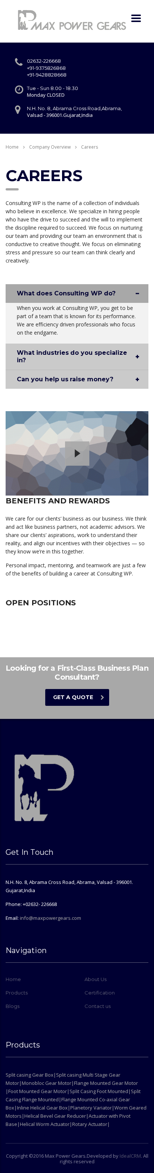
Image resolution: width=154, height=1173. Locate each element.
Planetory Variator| (92, 1107)
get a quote (73, 697)
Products (17, 993)
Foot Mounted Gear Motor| (39, 1091)
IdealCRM (130, 1155)
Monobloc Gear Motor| (48, 1083)
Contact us (97, 1006)
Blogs (12, 1006)
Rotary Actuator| (91, 1124)
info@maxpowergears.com (50, 918)
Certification (99, 993)
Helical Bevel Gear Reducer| (56, 1116)
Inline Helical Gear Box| (43, 1107)
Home (12, 147)
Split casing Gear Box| (31, 1074)
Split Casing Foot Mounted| (100, 1091)
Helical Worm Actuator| (46, 1124)
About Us (95, 979)
